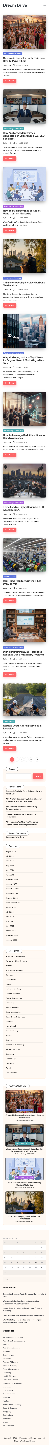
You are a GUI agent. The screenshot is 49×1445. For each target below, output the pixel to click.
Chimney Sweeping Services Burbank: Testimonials (24, 284)
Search (12, 769)
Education (10, 984)
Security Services (13, 1049)
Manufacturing (9, 576)
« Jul (6, 1279)
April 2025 (10, 926)
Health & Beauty (12, 1007)
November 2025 (12, 893)
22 (36, 1262)
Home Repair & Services (15, 1017)
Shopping (10, 1054)
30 (42, 1267)
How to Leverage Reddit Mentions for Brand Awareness (24, 436)
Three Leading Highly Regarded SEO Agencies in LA (23, 508)
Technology (11, 1059)
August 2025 (11, 907)
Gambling (10, 1003)
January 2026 (11, 884)
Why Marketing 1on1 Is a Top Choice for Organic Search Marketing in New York (24, 360)
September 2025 (13, 903)
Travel (8, 1068)
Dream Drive (15, 5)
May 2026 (10, 865)
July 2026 (10, 856)
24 (5, 1267)
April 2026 (10, 870)
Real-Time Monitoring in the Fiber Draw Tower (22, 582)
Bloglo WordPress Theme (24, 1441)
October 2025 (12, 898)
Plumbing (9, 1035)
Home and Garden (13, 1012)
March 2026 (11, 875)
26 (17, 1267)
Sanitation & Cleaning (12, 278)
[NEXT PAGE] (37, 759)
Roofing (9, 1040)
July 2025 (10, 912)
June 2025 (10, 917)
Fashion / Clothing (13, 989)
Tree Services (11, 1073)
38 (31, 759)
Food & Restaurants (14, 998)
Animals (9, 965)
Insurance (9, 1021)
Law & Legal (11, 1026)
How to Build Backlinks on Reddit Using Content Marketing (22, 212)
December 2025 (12, 889)
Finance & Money (13, 993)
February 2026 (12, 879)
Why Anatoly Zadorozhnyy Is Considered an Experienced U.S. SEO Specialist (24, 135)
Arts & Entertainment (12, 54)
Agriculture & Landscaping (16, 961)
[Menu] (44, 5)
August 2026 (11, 851)
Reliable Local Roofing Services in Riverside (22, 727)
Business (9, 975)
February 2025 (12, 935)
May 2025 (10, 921)
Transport (10, 1063)
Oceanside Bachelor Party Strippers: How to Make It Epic (24, 59)
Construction (9, 721)
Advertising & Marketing (13, 129)
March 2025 (11, 931)
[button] (37, 759)
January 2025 (11, 940)
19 (17, 1262)
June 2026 (10, 861)
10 (5, 1257)
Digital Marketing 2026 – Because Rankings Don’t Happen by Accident (23, 653)
